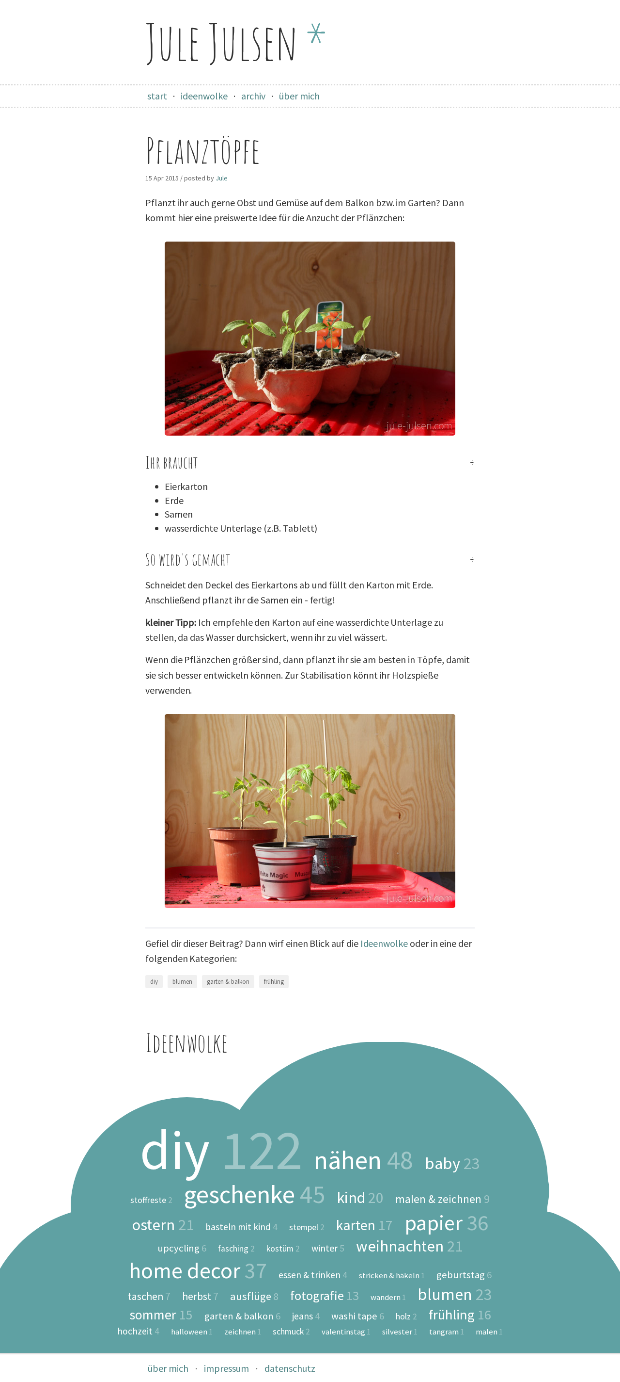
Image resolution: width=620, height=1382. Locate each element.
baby (452, 1163)
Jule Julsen (236, 41)
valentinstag (346, 1332)
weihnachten (409, 1246)
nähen (363, 1160)
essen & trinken (313, 1275)
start (157, 96)
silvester (400, 1332)
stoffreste (151, 1200)
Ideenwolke (384, 943)
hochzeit (138, 1331)
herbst (200, 1296)
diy (154, 981)
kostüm (283, 1249)
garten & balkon (228, 981)
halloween (192, 1332)
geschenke (254, 1194)
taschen (149, 1296)
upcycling (181, 1248)
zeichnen (242, 1332)
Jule (222, 178)
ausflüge (254, 1296)
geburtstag (464, 1275)
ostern (163, 1225)
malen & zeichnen (442, 1198)
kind (360, 1197)
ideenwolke (204, 96)
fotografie (324, 1295)
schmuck (291, 1332)
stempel (307, 1227)
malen (489, 1332)
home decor (198, 1270)
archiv (253, 96)
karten (364, 1225)
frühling (274, 981)
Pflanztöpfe (202, 150)
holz (406, 1317)
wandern (388, 1297)
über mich (299, 96)
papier (446, 1223)
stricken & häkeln (392, 1275)
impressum (226, 1368)
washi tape (357, 1316)
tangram (446, 1332)
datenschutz (289, 1368)
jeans (306, 1316)
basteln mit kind (241, 1227)
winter (327, 1248)
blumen (182, 981)
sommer (161, 1314)
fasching (236, 1249)
